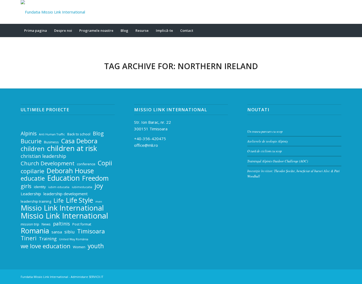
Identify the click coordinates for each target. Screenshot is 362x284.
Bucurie (31, 141)
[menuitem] (35, 30)
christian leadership (43, 156)
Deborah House (70, 170)
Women (79, 247)
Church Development (47, 163)
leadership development (65, 193)
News (46, 224)
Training (48, 239)
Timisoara (91, 231)
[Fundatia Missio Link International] (53, 12)
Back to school (78, 134)
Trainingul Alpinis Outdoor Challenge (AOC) (277, 161)
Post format (81, 224)
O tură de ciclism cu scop (264, 151)
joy (99, 186)
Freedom (95, 178)
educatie (33, 178)
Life (59, 200)
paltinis (61, 223)
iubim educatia (58, 187)
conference (86, 164)
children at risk (72, 148)
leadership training (36, 201)
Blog (98, 133)
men (98, 201)
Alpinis (29, 133)
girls (26, 186)
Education (63, 178)
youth (96, 246)
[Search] (337, 30)
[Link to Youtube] (337, 12)
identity (40, 186)
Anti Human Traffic (52, 134)
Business (51, 142)
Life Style (79, 200)
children (33, 148)
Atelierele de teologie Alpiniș (267, 141)
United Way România (73, 239)
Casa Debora (79, 141)
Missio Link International (62, 208)
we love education (45, 246)
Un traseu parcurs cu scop (264, 131)
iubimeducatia (82, 187)
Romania (35, 231)
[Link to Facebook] (321, 12)
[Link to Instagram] (329, 12)
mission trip (30, 224)
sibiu (69, 232)
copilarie (32, 171)
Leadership (31, 193)
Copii (105, 163)
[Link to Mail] (313, 12)
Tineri (29, 238)
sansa (56, 231)
